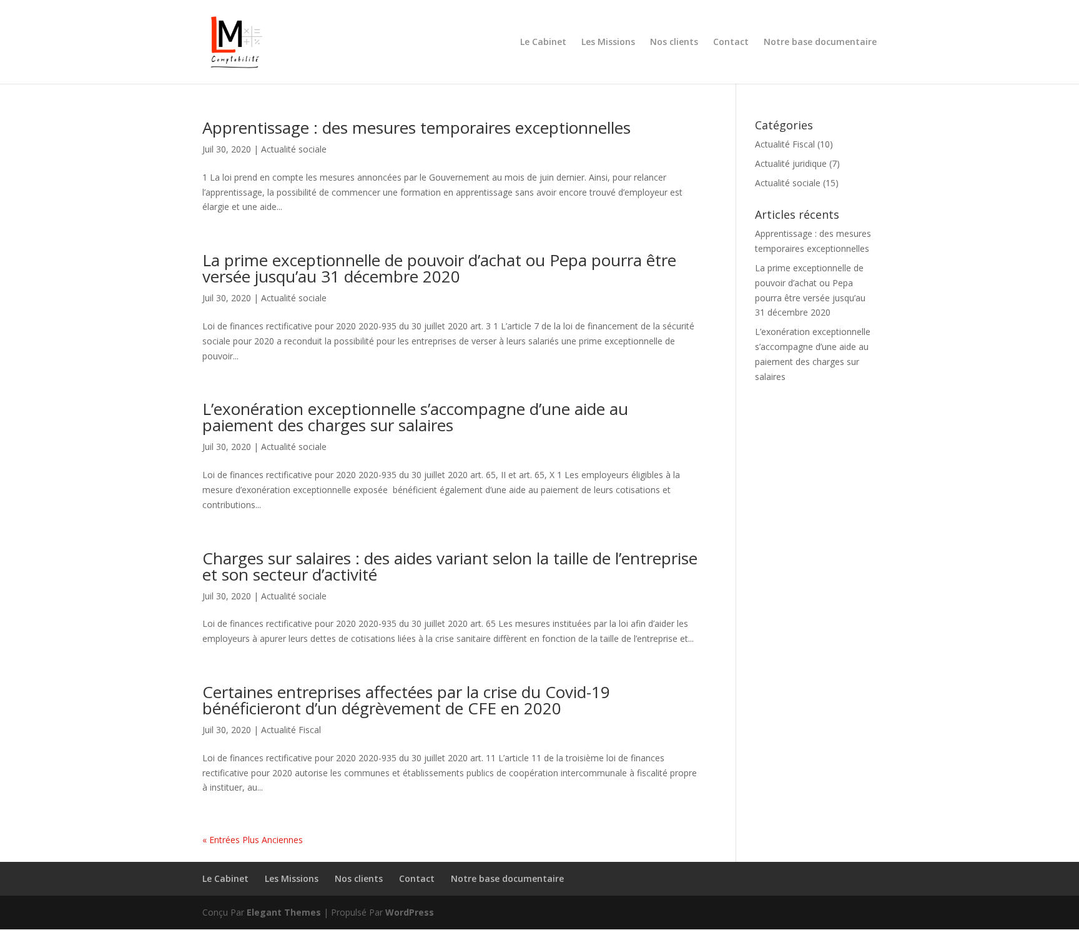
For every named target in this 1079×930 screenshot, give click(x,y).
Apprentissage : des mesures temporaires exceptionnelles (416, 127)
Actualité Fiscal (291, 730)
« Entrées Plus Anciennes (252, 840)
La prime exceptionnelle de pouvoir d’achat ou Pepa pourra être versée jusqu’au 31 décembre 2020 (439, 268)
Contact (731, 43)
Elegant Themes (284, 912)
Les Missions (608, 43)
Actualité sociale (294, 149)
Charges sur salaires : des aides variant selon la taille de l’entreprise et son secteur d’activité (449, 566)
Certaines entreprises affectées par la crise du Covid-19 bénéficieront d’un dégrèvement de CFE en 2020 (406, 700)
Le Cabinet (543, 43)
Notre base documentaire (820, 43)
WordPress (409, 912)
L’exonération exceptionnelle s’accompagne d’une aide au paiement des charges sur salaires (415, 417)
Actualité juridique (791, 163)
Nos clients (674, 43)
